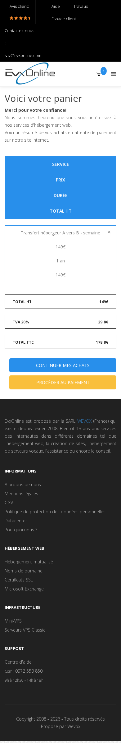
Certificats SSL (19, 580)
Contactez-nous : (19, 37)
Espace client (64, 18)
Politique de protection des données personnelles (55, 512)
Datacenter (16, 521)
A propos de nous (23, 484)
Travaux (81, 6)
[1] (98, 74)
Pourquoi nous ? (21, 530)
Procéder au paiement (63, 382)
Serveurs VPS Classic (25, 630)
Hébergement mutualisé (29, 562)
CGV (9, 503)
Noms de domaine (24, 571)
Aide (56, 6)
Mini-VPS (13, 621)
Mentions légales (21, 493)
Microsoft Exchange (24, 589)
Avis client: (19, 6)
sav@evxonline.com (23, 55)
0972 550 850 (29, 671)
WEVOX (84, 421)
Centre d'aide (18, 662)
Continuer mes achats (63, 365)
